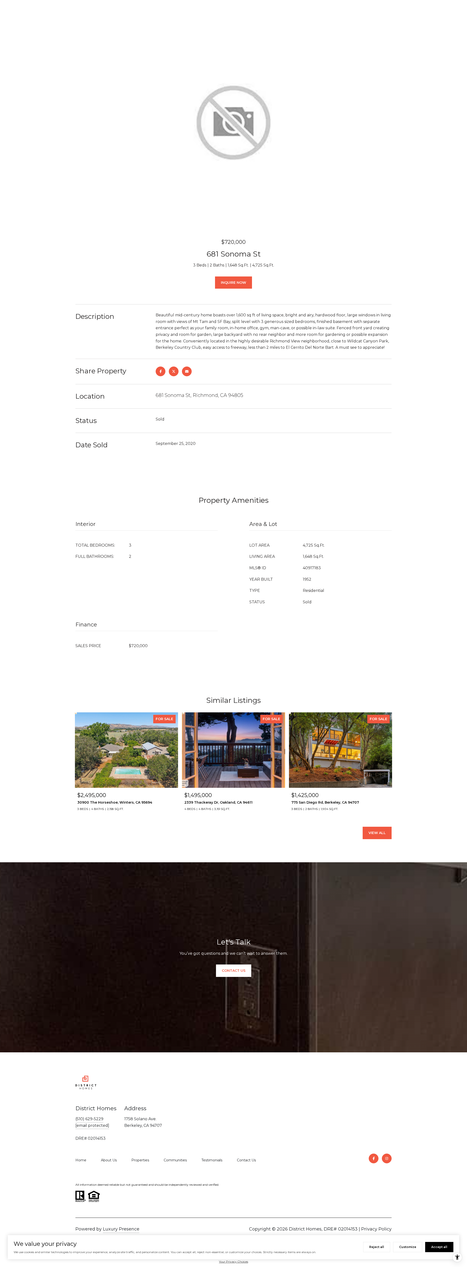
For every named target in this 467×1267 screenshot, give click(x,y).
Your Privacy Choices (233, 1261)
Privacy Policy (376, 1229)
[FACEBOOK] (373, 1158)
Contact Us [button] (233, 970)
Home (80, 1160)
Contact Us (246, 1160)
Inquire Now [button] (233, 282)
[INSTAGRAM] (387, 1158)
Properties (140, 1160)
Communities (175, 1160)
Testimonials (211, 1160)
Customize (407, 1247)
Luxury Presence (121, 1229)
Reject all (376, 1247)
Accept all (439, 1247)
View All (377, 833)
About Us (109, 1160)
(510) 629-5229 (89, 1119)
